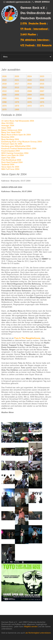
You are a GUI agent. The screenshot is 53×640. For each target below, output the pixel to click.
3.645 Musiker (28, 34)
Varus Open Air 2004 (10, 167)
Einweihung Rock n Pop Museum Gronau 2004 (21, 142)
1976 (29, 102)
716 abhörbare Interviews (34, 40)
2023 (42, 76)
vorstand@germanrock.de (18, 2)
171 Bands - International (34, 29)
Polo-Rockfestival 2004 (11, 160)
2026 (4, 76)
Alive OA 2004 (7, 123)
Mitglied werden (31, 626)
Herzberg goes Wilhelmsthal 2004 (15, 146)
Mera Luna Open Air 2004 (12, 155)
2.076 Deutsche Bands (33, 23)
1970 (4, 109)
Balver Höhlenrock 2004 (11, 130)
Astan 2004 (6, 128)
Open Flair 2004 (8, 158)
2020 (29, 80)
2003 (42, 95)
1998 (4, 102)
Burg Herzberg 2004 (10, 139)
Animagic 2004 (7, 125)
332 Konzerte (44, 45)
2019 (42, 80)
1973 (17, 106)
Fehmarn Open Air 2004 (11, 144)
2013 (17, 87)
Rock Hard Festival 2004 (12, 162)
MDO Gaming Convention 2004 (14, 153)
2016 (29, 84)
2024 (29, 76)
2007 (42, 91)
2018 (4, 84)
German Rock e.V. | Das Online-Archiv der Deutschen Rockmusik (35, 13)
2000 (29, 98)
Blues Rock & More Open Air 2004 (16, 135)
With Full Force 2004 (10, 169)
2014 (4, 87)
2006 (4, 95)
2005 (17, 95)
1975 (42, 102)
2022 (4, 80)
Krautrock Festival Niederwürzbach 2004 (18, 148)
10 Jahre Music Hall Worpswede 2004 (17, 121)
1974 (4, 106)
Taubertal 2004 (7, 164)
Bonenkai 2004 (7, 137)
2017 (17, 84)
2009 (17, 91)
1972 (29, 106)
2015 (42, 84)
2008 (29, 91)
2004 (29, 95)
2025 (17, 76)
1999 (42, 98)
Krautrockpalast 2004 (10, 151)
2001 (17, 98)
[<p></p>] (8, 427)
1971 (42, 106)
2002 (4, 98)
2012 (29, 87)
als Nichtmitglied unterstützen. (38, 633)
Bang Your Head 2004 (10, 132)
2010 (4, 91)
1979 (17, 102)
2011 (42, 87)
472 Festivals (27, 45)
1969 (17, 109)
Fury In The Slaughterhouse (27, 338)
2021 (17, 80)
